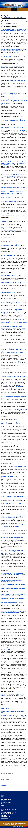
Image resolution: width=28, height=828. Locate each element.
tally (2, 559)
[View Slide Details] (14, 5)
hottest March (13, 607)
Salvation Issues (4, 810)
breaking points (19, 383)
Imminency (3, 815)
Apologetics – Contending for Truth (8, 812)
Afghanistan (5, 531)
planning (20, 361)
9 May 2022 (11, 777)
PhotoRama (3, 803)
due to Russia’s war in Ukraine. (8, 403)
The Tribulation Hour (5, 800)
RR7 (12, 17)
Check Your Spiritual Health (7, 813)
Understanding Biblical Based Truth (9, 809)
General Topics (4, 818)
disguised (4, 356)
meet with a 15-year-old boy (17, 60)
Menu (14, 9)
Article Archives (4, 808)
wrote (9, 103)
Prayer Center (19, 17)
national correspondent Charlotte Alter (9, 230)
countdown (18, 386)
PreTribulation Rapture (6, 799)
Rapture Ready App (5, 816)
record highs (8, 385)
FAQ (2, 796)
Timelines (3, 798)
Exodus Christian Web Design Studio (10, 824)
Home (2, 795)
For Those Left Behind (6, 802)
